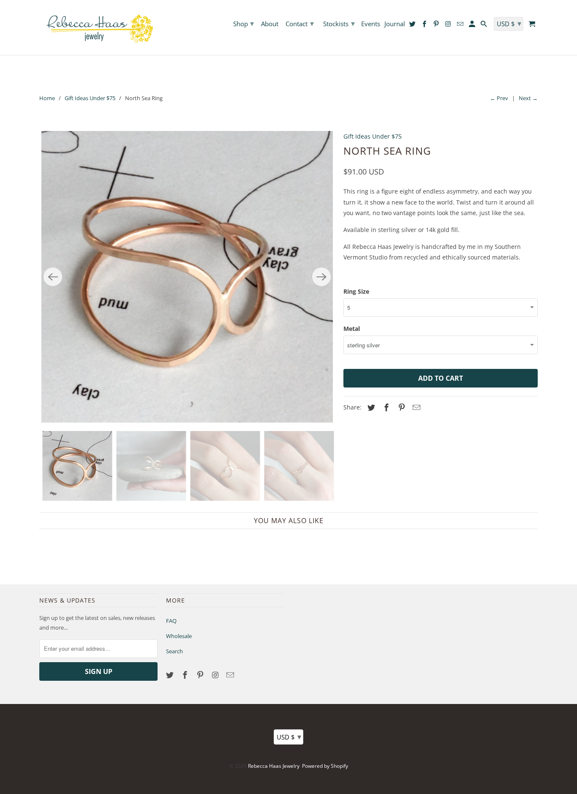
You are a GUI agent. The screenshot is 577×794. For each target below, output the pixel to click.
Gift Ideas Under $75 (90, 98)
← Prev (499, 98)
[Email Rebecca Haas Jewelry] (231, 675)
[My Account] (472, 25)
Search (174, 651)
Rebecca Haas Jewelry (273, 765)
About (269, 24)
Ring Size (356, 291)
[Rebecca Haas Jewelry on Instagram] (215, 675)
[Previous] (53, 276)
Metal (351, 329)
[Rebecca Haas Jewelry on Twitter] (170, 675)
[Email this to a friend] (415, 407)
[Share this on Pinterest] (400, 407)
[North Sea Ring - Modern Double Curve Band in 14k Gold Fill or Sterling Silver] (187, 277)
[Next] (321, 276)
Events (370, 24)
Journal (394, 24)
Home (47, 98)
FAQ (171, 621)
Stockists (339, 23)
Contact (300, 23)
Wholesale (179, 636)
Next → (528, 98)
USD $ (289, 736)
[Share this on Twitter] (370, 407)
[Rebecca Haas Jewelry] (98, 27)
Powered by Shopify (325, 765)
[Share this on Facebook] (385, 407)
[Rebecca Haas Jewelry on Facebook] (186, 675)
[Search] (484, 25)
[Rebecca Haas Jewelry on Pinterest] (201, 675)
